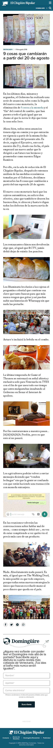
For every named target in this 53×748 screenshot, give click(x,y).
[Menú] (50, 3)
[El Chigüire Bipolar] (18, 3)
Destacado (7, 50)
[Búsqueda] (50, 8)
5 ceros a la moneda (32, 107)
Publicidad (46, 738)
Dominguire (40, 8)
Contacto (6, 738)
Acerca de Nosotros (16, 738)
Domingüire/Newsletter (31, 738)
